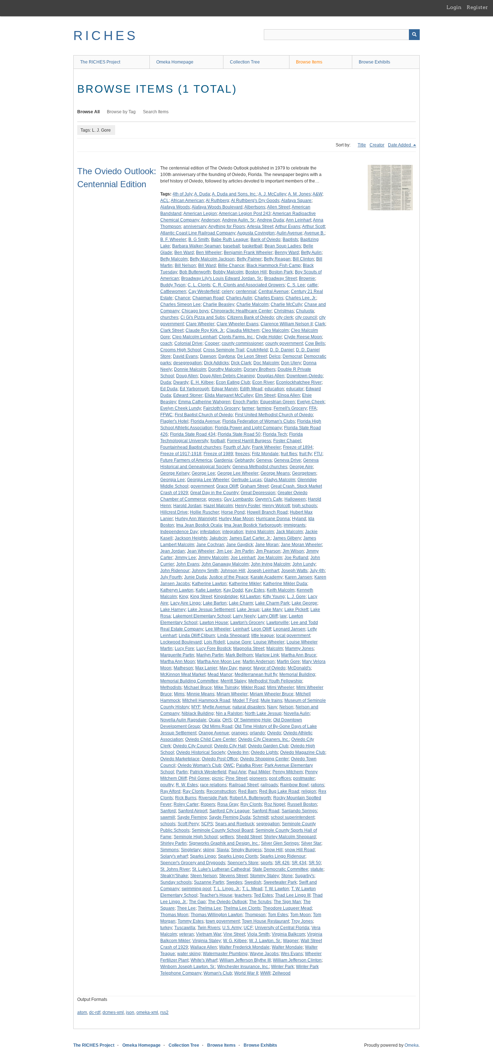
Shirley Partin (173, 843)
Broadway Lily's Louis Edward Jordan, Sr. (221, 278)
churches (169, 317)
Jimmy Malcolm (213, 557)
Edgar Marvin (224, 388)
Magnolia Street (248, 648)
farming (264, 408)
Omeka (412, 1045)
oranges (239, 732)
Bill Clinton (303, 258)
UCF (248, 927)
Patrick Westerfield (208, 771)
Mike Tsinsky (226, 687)
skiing (208, 849)
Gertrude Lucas (246, 479)
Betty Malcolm (174, 258)
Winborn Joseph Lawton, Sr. (187, 966)
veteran (186, 934)
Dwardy (180, 382)
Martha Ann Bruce (298, 655)
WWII (265, 973)
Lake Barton (215, 603)
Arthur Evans (287, 226)
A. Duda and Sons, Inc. (234, 194)
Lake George (304, 603)
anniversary (194, 226)
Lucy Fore (184, 648)
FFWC (166, 414)
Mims (179, 693)
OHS (227, 719)
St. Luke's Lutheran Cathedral (221, 869)
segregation (268, 823)
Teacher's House (216, 895)
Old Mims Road (217, 726)
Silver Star (311, 843)
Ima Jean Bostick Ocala (199, 525)
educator (295, 388)
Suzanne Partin (209, 882)
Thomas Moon (174, 914)
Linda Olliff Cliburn (197, 635)
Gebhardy (244, 460)
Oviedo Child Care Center (210, 739)
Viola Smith (258, 934)
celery (228, 291)
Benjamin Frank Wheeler (248, 252)
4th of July (182, 194)
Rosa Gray (227, 804)
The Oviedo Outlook (227, 901)
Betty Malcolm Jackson (212, 258)
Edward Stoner (187, 395)
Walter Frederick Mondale (244, 947)
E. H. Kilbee (202, 382)
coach (166, 343)
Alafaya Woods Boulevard (217, 207)
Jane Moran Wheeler (301, 544)
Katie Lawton (208, 590)
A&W (317, 194)
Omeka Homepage (174, 62)
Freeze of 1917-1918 (180, 453)
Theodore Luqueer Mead (287, 908)
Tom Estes (278, 914)
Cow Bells (315, 343)
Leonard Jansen (289, 629)
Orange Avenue (213, 732)
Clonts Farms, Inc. (236, 336)
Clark (320, 323)
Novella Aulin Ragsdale (183, 719)
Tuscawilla (184, 927)
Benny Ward (287, 252)
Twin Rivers (208, 927)
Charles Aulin (239, 297)
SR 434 (299, 862)
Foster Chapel (287, 440)
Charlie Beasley (218, 304)
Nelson (286, 706)
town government (223, 921)
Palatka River (249, 765)
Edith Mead (251, 388)
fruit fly (305, 453)
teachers (243, 895)
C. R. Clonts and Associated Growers (249, 284)
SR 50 (315, 862)
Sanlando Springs (299, 810)
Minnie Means (200, 693)
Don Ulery (291, 362)
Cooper (212, 343)
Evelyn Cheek (310, 401)
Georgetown (304, 473)
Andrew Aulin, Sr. (238, 220)
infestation (210, 531)
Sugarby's (304, 875)
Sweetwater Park (280, 882)
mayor (245, 668)
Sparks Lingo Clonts (238, 856)
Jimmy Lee (185, 557)
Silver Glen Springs (280, 843)
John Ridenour (174, 570)
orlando (257, 732)
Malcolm (274, 648)
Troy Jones (302, 921)
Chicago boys (195, 310)
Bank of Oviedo (265, 239)
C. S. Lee (296, 284)
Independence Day (179, 531)
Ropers (208, 804)
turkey (166, 927)
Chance (182, 297)
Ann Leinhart (298, 220)
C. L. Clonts (199, 284)
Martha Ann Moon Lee (218, 661)
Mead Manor (220, 674)
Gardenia (223, 460)
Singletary (191, 849)
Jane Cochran (210, 544)
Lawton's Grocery (247, 622)
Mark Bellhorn (239, 655)
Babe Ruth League (229, 239)
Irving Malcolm (259, 531)
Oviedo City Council (192, 745)
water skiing (189, 953)
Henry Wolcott (276, 505)
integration (232, 531)
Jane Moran (267, 544)
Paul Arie (237, 771)
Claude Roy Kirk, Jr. (205, 330)
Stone (287, 875)
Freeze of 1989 (218, 453)
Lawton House (214, 622)
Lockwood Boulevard (181, 642)
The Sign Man (287, 901)
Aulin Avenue (289, 233)
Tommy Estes (191, 921)
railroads (269, 784)
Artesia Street (260, 226)
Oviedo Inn (238, 752)
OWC (228, 765)
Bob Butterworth (195, 271)
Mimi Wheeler (280, 687)
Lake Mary (272, 609)
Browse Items (309, 62)
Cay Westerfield (203, 291)
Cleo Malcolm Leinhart (194, 336)
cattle (312, 284)
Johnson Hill (233, 570)
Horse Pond (233, 512)
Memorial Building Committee (189, 680)
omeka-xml (147, 1012)
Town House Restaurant (265, 921)
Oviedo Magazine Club (302, 752)
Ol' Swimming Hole (252, 719)
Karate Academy (266, 577)
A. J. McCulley (272, 194)
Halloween (295, 499)
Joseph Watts (294, 570)
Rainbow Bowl (294, 784)
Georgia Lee (172, 479)
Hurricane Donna (273, 518)
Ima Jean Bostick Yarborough (253, 525)
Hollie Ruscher (204, 512)
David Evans (185, 356)
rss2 (164, 1012)
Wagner (290, 940)
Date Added (400, 145)
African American (187, 200)
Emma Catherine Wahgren (204, 401)
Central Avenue (273, 291)
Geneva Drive (287, 460)
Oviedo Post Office (220, 758)
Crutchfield (257, 349)
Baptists (290, 239)
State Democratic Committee (280, 869)
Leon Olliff (261, 629)
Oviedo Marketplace (180, 758)
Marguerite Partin (177, 655)
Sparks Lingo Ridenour (282, 856)
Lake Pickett (296, 609)
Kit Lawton (250, 596)
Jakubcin (218, 538)
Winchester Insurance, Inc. (243, 966)
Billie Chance (231, 265)
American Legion (200, 213)
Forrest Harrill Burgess (249, 440)
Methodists (171, 687)
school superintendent (292, 817)
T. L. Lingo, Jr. (226, 888)
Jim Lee (224, 551)
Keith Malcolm (281, 590)
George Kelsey (174, 473)
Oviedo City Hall (230, 745)
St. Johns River (175, 869)
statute (316, 869)
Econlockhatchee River (299, 382)
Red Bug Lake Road (279, 791)
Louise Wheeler (268, 642)
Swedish (252, 882)
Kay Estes (255, 590)
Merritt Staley (233, 680)
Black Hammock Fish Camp (274, 265)
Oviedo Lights (264, 752)
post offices (280, 778)
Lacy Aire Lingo (185, 603)
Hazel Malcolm (218, 505)
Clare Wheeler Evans (237, 323)
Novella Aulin (297, 713)
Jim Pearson (268, 551)
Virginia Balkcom (288, 934)
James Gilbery (287, 538)
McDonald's (299, 668)
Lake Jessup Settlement (211, 609)
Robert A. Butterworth (250, 797)
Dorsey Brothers (259, 369)
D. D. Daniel (282, 349)
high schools (304, 505)
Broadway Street (280, 278)
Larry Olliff (268, 616)
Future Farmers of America (186, 460)
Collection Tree (245, 62)
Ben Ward (184, 252)
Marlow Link (267, 655)
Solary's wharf (174, 856)
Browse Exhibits (374, 62)
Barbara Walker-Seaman (196, 246)
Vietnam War (208, 934)
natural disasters (248, 706)
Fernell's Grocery (290, 408)
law (283, 616)
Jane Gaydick (239, 544)
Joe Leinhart (243, 557)
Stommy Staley (264, 875)
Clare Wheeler (200, 323)
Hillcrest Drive (174, 512)
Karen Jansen (298, 577)
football (217, 440)
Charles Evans (268, 297)
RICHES (105, 35)
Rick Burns (185, 797)
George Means (275, 473)
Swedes (234, 882)
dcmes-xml (113, 1012)
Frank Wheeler (266, 447)
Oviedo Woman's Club (199, 765)
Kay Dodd (233, 590)
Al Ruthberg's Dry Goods (255, 200)
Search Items (156, 111)
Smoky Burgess (246, 849)
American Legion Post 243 (245, 213)
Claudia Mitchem (242, 330)
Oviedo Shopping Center (264, 758)
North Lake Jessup (263, 713)
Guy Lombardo (238, 499)
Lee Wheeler (218, 629)
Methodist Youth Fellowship (275, 680)
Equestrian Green (277, 401)
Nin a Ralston (229, 713)
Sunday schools (176, 882)
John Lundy (303, 564)
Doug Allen (187, 375)
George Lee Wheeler (237, 473)
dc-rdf (94, 1012)
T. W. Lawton (277, 888)
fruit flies (289, 453)
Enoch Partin (245, 401)
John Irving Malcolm (270, 564)
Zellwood (281, 973)
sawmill (167, 817)
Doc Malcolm (266, 362)
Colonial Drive (188, 343)
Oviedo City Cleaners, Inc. (263, 739)
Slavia (223, 849)
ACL (164, 200)
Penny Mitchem (287, 771)
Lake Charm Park (272, 603)
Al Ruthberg (217, 200)
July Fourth (171, 577)
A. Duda (202, 194)
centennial (246, 291)
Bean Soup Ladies (283, 246)
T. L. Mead (252, 888)
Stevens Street (233, 875)
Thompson (255, 914)
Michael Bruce (198, 687)
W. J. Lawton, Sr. (265, 940)
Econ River (263, 382)
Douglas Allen (270, 375)
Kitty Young (274, 596)
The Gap (197, 901)
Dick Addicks (216, 362)
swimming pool (196, 888)
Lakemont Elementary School (202, 616)
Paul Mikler (259, 771)
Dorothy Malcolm (224, 369)
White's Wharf (204, 960)
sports (266, 862)
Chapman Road (208, 297)
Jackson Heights (191, 538)
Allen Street (278, 207)
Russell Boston (302, 804)
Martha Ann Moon (177, 661)
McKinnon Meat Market (182, 674)
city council (306, 317)
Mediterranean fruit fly (256, 674)
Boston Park (281, 271)
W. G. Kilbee (235, 940)
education (274, 388)
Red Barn (247, 791)
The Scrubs (260, 901)
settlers (227, 836)
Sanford (168, 810)
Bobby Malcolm (228, 271)
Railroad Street (243, 784)
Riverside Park (212, 797)
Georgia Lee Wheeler (208, 479)
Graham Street (254, 486)
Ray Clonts (193, 791)
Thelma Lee (209, 908)
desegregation (187, 362)
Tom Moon (300, 914)
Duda (165, 382)
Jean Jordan (172, 551)
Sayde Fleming (192, 817)
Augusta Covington (256, 233)
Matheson (183, 668)
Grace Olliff (227, 486)
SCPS (207, 823)
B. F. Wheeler (173, 239)
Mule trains (271, 700)
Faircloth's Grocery (221, 408)
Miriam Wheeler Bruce (271, 693)
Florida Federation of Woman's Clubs (258, 421)
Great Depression (258, 492)
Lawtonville (277, 622)
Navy (272, 706)
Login (454, 7)
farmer (248, 408)
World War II (246, 973)
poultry (167, 784)
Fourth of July (236, 447)
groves (215, 499)
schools (167, 823)
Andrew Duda (270, 220)
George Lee (203, 473)
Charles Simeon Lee (180, 304)
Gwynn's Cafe (268, 499)
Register (477, 7)
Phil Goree (199, 778)
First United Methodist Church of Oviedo (274, 414)
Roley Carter (186, 804)
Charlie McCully (286, 304)
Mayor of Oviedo (269, 668)
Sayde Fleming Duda (229, 817)
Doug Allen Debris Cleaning (227, 375)
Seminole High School (196, 836)
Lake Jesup (248, 609)
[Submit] (414, 34)
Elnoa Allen (289, 395)
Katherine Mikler (245, 583)
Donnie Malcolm (190, 369)
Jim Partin (244, 551)
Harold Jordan (187, 505)
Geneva (264, 460)
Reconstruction (221, 791)
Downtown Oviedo (305, 375)
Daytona (226, 356)
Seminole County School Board (222, 830)
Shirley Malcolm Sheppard (290, 836)
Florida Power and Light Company (248, 427)
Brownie (307, 278)
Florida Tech (275, 434)
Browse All (88, 111)
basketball (252, 246)
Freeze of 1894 (298, 447)
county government (284, 343)
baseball (231, 246)
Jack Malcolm (289, 531)
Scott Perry (188, 823)
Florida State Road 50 (239, 434)
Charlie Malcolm (252, 304)
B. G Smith (198, 239)
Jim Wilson (293, 551)
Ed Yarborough (194, 388)
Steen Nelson (203, 875)
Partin (182, 771)
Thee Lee (186, 908)
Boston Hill (256, 271)
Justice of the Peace (228, 577)
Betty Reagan (277, 258)
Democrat (292, 356)
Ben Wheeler (209, 252)
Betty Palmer (249, 258)
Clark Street (171, 330)
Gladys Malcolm (279, 479)
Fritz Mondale (265, 453)
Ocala (214, 719)
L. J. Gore (296, 596)
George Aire (301, 466)
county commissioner (242, 343)
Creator (377, 145)
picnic (217, 778)
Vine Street (234, 934)
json (130, 1012)
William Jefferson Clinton (297, 960)
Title (362, 145)
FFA (313, 408)
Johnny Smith (205, 570)
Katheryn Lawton (176, 590)
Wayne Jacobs (264, 953)
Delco (274, 356)
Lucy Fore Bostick (213, 648)
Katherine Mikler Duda (285, 583)
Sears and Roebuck (234, 823)
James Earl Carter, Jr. (250, 538)
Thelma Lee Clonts (242, 908)
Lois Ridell (214, 642)
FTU (318, 453)
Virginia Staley (206, 940)
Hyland (299, 518)
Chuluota (305, 310)
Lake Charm (241, 603)
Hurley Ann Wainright (196, 518)
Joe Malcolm (269, 557)
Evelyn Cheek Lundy (180, 408)
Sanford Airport (192, 810)
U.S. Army (231, 927)
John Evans (187, 564)
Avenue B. (314, 233)
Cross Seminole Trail (223, 349)
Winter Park (282, 966)
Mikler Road (253, 687)
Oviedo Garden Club (268, 745)
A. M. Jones (299, 194)
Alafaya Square (296, 200)
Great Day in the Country (214, 492)
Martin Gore (288, 661)
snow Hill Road (300, 849)
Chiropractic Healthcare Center (241, 310)
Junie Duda (195, 577)
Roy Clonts (251, 804)
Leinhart (241, 629)
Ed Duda (169, 388)
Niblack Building (198, 713)
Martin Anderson (259, 661)
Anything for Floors (226, 226)
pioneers (258, 778)
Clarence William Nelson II (287, 323)
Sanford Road (265, 810)
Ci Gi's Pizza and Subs (202, 317)
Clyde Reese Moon (303, 336)
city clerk (284, 317)
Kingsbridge (226, 596)
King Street (201, 596)
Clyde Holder (269, 336)
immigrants (294, 525)
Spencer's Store (242, 862)
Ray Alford (170, 791)
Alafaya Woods (175, 207)
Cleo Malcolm (275, 330)
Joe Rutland (296, 557)
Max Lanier (206, 668)
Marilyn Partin (209, 655)
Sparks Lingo (203, 856)
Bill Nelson (185, 265)
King (183, 596)
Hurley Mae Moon (236, 518)
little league (262, 635)
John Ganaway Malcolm (225, 564)
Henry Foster (247, 505)
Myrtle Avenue (216, 706)
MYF (195, 706)
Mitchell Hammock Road (206, 700)
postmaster (304, 778)
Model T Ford (245, 700)
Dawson (208, 356)
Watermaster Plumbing (225, 953)
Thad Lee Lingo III (292, 895)
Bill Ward (207, 265)
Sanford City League (229, 810)
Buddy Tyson (173, 284)
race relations (213, 784)
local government (293, 635)
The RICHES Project (100, 62)
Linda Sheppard (233, 635)
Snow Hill (273, 849)
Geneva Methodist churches (259, 466)
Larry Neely (244, 616)
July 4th (317, 570)
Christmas (284, 310)
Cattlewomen (173, 291)
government (202, 486)
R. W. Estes (187, 784)
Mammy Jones (299, 648)
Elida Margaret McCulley (229, 395)
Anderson (210, 220)
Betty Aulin (311, 252)
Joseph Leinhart (263, 570)
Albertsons (254, 207)
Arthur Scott (313, 226)
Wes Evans (292, 953)
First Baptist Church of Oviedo (204, 414)
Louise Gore (239, 642)
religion (308, 791)
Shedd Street (249, 836)
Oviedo (274, 732)
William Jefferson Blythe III (245, 960)
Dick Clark (241, 362)
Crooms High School (180, 349)
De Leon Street (252, 356)
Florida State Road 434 (192, 434)
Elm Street (265, 395)
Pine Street (236, 778)
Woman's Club (218, 973)
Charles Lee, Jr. (300, 297)
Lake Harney (173, 609)
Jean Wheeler (200, 551)
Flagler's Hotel (174, 421)
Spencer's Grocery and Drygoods (192, 862)
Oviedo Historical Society (200, 752)
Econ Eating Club (233, 382)
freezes (242, 453)
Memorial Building (297, 674)
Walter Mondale (287, 947)
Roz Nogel (274, 804)
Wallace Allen (203, 947)
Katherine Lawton (209, 583)
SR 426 (282, 862)
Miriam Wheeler (232, 693)
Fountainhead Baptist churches (190, 447)
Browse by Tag (121, 111)
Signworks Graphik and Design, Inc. (224, 843)
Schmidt (261, 817)
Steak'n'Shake (174, 875)
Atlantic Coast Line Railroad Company (197, 233)
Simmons (169, 849)
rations (317, 784)
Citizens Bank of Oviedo (250, 317)
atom (82, 1012)
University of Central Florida (282, 927)
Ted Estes (263, 895)
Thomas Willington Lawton (217, 914)
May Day (228, 668)
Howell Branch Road (267, 512)
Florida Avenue (205, 421)
